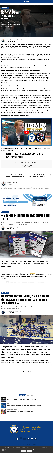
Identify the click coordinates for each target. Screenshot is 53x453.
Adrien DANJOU (10, 312)
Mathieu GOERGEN (11, 41)
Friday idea (34, 444)
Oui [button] (24, 166)
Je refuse (29, 450)
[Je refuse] (51, 449)
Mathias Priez (46, 59)
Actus (18, 443)
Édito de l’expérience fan (23, 444)
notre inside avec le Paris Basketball (18, 54)
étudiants (32, 273)
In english (24, 443)
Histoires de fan (33, 443)
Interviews (13, 443)
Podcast (6, 443)
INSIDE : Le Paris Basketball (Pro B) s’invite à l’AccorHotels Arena (24, 155)
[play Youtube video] (26, 132)
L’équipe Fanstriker (44, 443)
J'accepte (24, 450)
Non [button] (29, 166)
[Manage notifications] (3, 450)
